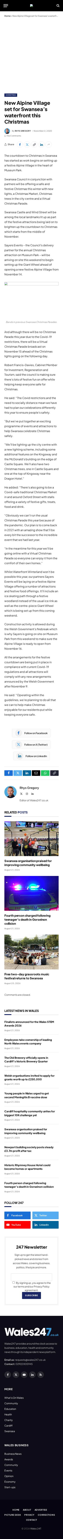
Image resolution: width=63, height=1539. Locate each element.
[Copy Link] (34, 144)
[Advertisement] (31, 54)
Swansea (9, 1431)
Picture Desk (12, 1515)
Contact (31, 1520)
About (27, 1510)
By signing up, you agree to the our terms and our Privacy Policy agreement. (32, 1286)
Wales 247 (35, 1528)
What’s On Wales (14, 1397)
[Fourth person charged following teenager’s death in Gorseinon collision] (31, 893)
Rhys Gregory (23, 131)
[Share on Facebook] (20, 144)
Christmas (11, 95)
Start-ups (9, 1487)
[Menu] (6, 6)
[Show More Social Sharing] (49, 144)
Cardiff (8, 1425)
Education (10, 1408)
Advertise (41, 1510)
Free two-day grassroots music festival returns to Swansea (26, 976)
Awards (8, 1459)
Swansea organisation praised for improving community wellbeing (28, 863)
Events (8, 1470)
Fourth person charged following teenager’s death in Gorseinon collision (27, 919)
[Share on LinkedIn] (41, 144)
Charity (8, 1419)
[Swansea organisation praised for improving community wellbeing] (31, 838)
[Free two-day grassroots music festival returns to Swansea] (31, 952)
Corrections (46, 1515)
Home (7, 16)
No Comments (14, 136)
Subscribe (31, 1295)
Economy (10, 1481)
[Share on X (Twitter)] (27, 144)
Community (11, 1403)
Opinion (8, 1476)
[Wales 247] (31, 5)
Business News (13, 1453)
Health (8, 1414)
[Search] (57, 6)
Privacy (29, 1515)
